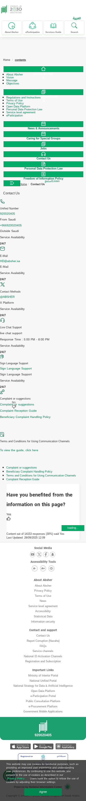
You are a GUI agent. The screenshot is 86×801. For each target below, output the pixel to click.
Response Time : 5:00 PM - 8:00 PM (24, 339)
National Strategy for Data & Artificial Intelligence (43, 685)
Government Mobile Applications (43, 711)
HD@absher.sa (10, 261)
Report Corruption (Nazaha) (43, 640)
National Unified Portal (43, 680)
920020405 (7, 213)
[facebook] (46, 555)
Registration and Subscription (43, 661)
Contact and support (43, 630)
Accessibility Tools (43, 561)
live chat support (11, 333)
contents (20, 59)
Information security (43, 621)
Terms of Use (43, 596)
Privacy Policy (43, 590)
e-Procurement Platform (43, 706)
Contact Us (43, 635)
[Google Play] (43, 746)
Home (23, 184)
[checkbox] (8, 517)
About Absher (43, 580)
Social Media (43, 548)
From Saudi (8, 220)
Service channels (43, 651)
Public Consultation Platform (43, 701)
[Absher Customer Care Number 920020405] (43, 730)
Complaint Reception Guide (18, 411)
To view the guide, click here (19, 450)
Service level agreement (43, 606)
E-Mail (4, 267)
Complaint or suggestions (17, 404)
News (43, 601)
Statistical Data (43, 616)
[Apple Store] (20, 746)
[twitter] (39, 555)
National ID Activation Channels (43, 656)
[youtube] (32, 555)
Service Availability (12, 237)
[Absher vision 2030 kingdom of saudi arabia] (11, 9)
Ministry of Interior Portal (43, 675)
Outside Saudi (9, 231)
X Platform (7, 303)
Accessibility (43, 611)
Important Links (43, 670)
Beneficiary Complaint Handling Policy (25, 417)
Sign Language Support (16, 368)
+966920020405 (11, 225)
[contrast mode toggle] (51, 568)
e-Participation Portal (43, 696)
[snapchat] (53, 555)
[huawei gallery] (66, 746)
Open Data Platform (43, 691)
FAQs (43, 646)
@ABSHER (7, 297)
